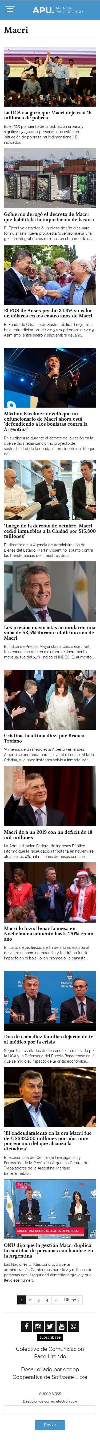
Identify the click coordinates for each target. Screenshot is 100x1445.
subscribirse (50, 1337)
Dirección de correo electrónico (49, 1401)
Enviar (50, 1424)
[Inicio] (57, 10)
